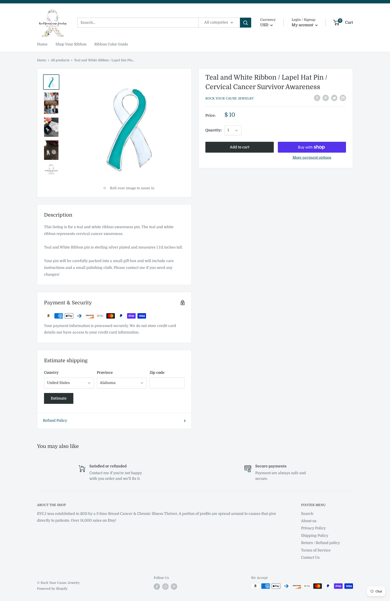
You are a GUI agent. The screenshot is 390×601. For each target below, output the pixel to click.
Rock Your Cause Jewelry (229, 98)
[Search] (245, 23)
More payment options (311, 158)
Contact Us (310, 558)
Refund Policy (55, 421)
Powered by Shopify (52, 588)
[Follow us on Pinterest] (174, 586)
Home (41, 60)
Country (51, 373)
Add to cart (239, 147)
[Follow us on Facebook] (157, 586)
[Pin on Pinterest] (326, 98)
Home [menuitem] (42, 44)
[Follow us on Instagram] (165, 586)
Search (307, 514)
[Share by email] (343, 98)
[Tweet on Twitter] (334, 98)
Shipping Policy (314, 536)
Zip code (157, 373)
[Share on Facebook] (317, 98)
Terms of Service (316, 550)
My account (303, 25)
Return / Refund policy (320, 543)
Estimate (59, 398)
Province (105, 373)
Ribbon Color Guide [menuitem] (111, 44)
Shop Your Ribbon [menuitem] (71, 44)
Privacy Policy (313, 528)
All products (60, 60)
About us (308, 521)
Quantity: (213, 130)
